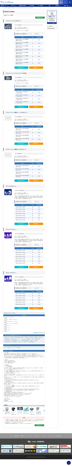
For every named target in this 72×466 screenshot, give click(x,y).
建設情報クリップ (58, 5)
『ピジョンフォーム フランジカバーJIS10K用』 (16, 73)
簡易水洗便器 (38, 338)
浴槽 (33, 338)
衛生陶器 (26, 337)
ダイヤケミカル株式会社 (19, 190)
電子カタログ (13, 5)
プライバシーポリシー (29, 435)
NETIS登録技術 (31, 5)
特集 (49, 5)
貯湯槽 (31, 340)
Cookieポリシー (37, 435)
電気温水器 (13, 338)
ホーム (3, 7)
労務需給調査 (16, 435)
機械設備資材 (13, 7)
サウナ (24, 338)
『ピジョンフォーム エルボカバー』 (13, 20)
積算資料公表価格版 (22, 5)
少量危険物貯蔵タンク (32, 341)
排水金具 (40, 337)
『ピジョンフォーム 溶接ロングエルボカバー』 (16, 149)
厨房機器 (35, 337)
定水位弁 (20, 341)
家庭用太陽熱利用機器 (25, 340)
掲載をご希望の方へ (58, 435)
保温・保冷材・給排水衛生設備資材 (20, 7)
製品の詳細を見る (21, 67)
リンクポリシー (44, 435)
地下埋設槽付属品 (8, 341)
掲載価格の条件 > (37, 33)
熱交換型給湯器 (7, 338)
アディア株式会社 (18, 77)
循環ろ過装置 (7, 340)
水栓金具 (31, 337)
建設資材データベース (4, 5)
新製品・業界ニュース (67, 5)
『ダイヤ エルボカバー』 (11, 186)
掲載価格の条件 (15, 422)
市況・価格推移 (40, 5)
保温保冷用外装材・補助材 (19, 337)
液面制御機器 (14, 341)
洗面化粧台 (29, 338)
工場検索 (22, 435)
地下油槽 (35, 340)
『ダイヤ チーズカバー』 (11, 229)
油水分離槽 (25, 341)
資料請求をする (36, 67)
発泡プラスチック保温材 (9, 337)
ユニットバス (19, 338)
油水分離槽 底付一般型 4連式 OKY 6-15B (38, 413)
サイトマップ (51, 435)
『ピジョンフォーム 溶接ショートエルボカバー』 (16, 112)
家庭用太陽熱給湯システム (15, 340)
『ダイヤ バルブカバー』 (11, 272)
